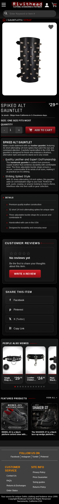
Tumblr (35, 457)
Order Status (12, 490)
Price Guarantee (40, 477)
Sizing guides (39, 482)
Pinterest (44, 457)
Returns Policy (39, 487)
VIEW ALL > (51, 398)
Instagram (25, 457)
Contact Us (11, 476)
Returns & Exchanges (16, 485)
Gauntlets (15, 20)
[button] (53, 367)
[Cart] (54, 5)
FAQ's (9, 481)
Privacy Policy (39, 472)
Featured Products (14, 398)
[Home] (4, 20)
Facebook (15, 457)
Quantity (7, 124)
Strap (27, 20)
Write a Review (25, 273)
